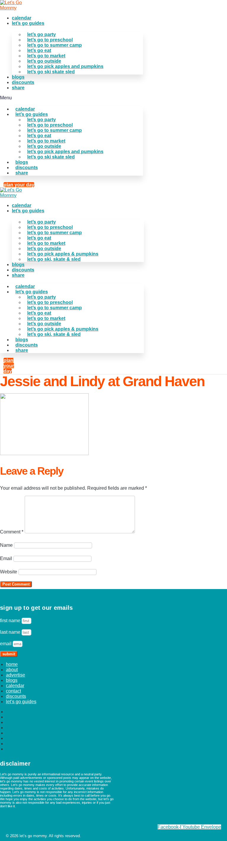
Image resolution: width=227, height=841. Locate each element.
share (18, 87)
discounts (23, 82)
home (12, 664)
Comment (11, 531)
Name (6, 545)
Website (8, 571)
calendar (21, 17)
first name (11, 620)
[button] (71, 98)
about (12, 669)
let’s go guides (28, 23)
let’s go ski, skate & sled (54, 259)
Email (6, 558)
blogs (18, 77)
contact (13, 690)
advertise (15, 674)
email (6, 643)
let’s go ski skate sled (51, 71)
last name (11, 632)
